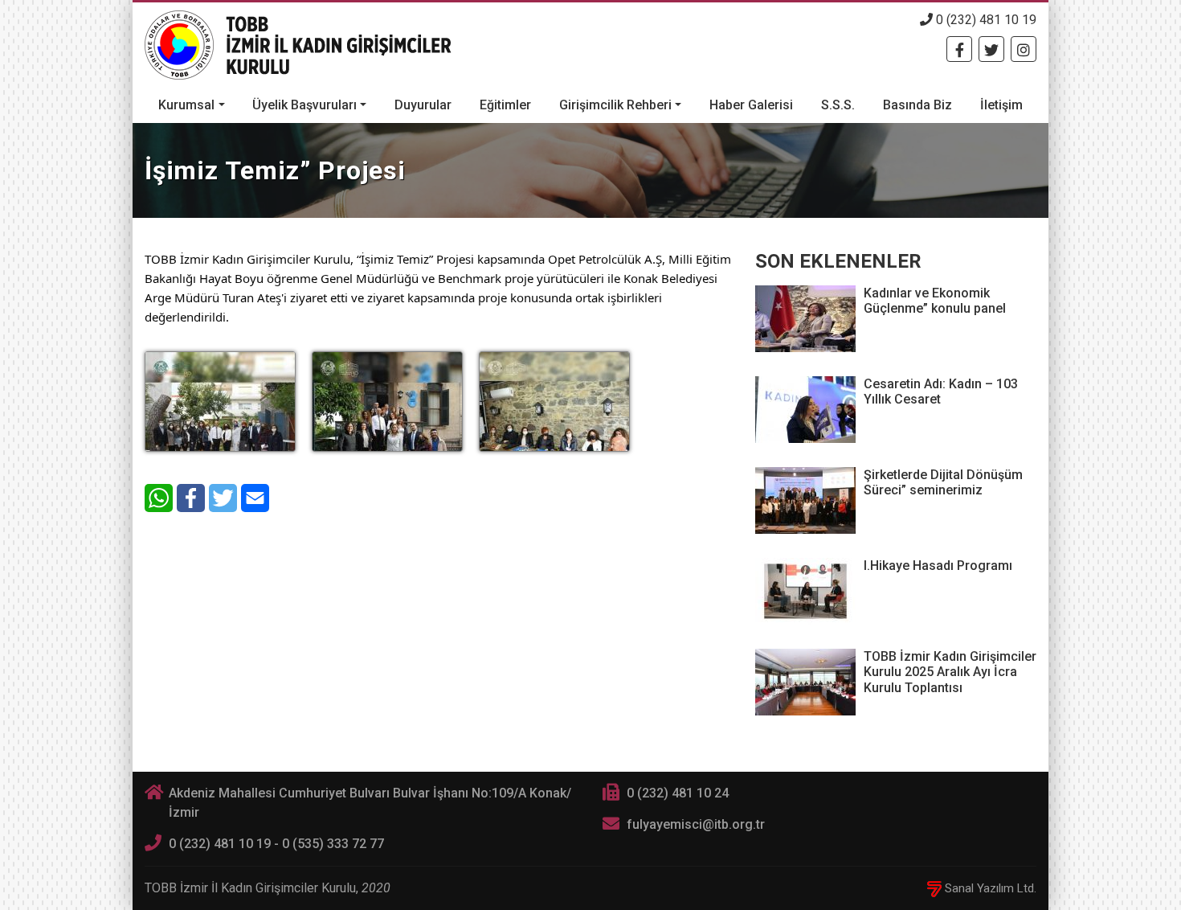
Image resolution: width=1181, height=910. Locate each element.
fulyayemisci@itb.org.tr (696, 824)
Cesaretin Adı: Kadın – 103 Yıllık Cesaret (941, 391)
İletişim (1001, 105)
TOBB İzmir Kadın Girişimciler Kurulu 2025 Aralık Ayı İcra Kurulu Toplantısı (950, 672)
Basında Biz (917, 105)
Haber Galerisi (751, 105)
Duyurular (423, 105)
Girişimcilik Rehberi (615, 105)
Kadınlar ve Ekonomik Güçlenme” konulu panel (935, 300)
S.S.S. (838, 105)
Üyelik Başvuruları (304, 105)
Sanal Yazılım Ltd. (989, 888)
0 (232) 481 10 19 (984, 19)
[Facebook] (959, 49)
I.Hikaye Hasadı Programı (938, 565)
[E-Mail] (255, 498)
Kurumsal (186, 105)
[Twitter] (991, 49)
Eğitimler (505, 105)
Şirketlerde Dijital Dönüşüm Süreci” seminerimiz (943, 482)
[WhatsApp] (159, 498)
